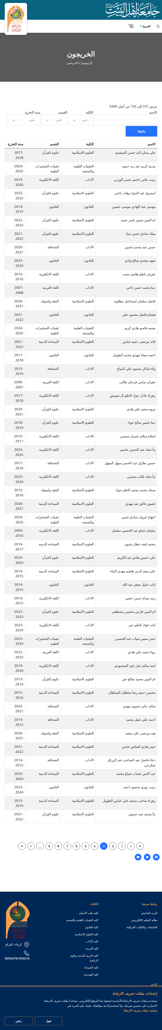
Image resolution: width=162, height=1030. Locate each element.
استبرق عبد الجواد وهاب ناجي (135, 193)
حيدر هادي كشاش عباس (138, 746)
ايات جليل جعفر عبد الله (138, 584)
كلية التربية (92, 948)
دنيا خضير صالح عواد (141, 422)
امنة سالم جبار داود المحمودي (134, 665)
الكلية (89, 112)
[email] (138, 857)
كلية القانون (91, 927)
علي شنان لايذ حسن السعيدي (135, 152)
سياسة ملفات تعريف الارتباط (140, 1010)
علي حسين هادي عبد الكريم (136, 557)
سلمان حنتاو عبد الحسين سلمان (133, 530)
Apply (141, 131)
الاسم (153, 112)
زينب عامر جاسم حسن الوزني (134, 179)
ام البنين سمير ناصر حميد (138, 220)
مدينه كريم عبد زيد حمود (138, 166)
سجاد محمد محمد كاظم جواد (135, 490)
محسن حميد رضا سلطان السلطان (131, 692)
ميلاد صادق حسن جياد (140, 233)
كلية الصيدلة (91, 967)
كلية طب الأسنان (88, 913)
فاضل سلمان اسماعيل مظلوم (134, 301)
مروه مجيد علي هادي (141, 409)
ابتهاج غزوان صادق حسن (138, 517)
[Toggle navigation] (131, 26)
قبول (48, 1021)
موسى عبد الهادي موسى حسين (133, 206)
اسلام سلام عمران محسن (137, 436)
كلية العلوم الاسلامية (86, 934)
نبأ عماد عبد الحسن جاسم (137, 449)
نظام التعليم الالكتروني (144, 920)
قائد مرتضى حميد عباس (138, 341)
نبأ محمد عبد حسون (141, 814)
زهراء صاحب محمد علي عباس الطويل (129, 800)
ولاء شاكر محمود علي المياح (136, 368)
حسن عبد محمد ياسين (140, 247)
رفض (19, 1021)
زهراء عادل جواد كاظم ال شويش (132, 395)
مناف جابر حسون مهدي (139, 706)
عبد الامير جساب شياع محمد (135, 773)
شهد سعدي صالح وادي (140, 260)
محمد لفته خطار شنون (139, 544)
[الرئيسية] (18, 919)
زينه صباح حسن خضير (140, 598)
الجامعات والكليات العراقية (141, 927)
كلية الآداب (92, 941)
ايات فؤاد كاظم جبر (142, 625)
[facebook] (156, 857)
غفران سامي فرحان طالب (137, 382)
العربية (146, 26)
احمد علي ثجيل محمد (140, 719)
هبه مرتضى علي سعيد (140, 733)
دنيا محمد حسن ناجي (140, 287)
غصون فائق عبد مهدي (140, 503)
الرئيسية (86, 63)
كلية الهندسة (91, 974)
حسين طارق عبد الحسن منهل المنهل (130, 463)
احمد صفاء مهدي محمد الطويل (134, 355)
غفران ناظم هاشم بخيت (138, 274)
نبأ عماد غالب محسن (141, 476)
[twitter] (147, 857)
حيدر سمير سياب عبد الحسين (135, 638)
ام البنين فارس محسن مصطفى (133, 611)
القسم (62, 112)
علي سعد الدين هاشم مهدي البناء (132, 571)
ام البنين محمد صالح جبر (138, 679)
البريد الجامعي (149, 913)
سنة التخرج (32, 112)
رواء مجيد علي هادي (141, 652)
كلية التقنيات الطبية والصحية (82, 920)
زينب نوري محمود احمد (139, 787)
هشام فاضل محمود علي (138, 314)
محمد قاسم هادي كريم (139, 328)
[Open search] (158, 26)
